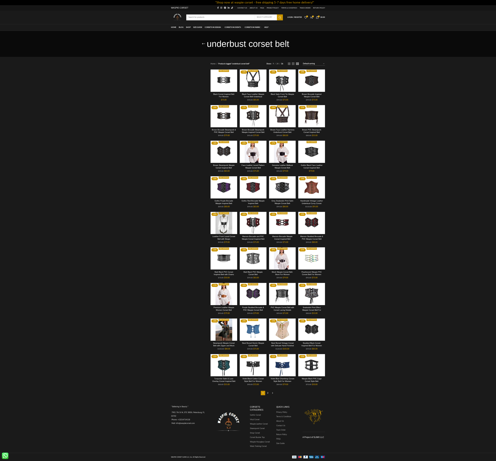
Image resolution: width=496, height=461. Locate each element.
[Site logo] (177, 17)
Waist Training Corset (258, 446)
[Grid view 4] (297, 64)
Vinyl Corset (254, 420)
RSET (185, 8)
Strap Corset (255, 433)
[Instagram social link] (221, 8)
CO (181, 8)
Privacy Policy (281, 412)
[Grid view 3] (293, 64)
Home (213, 64)
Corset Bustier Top (257, 437)
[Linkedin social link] (228, 8)
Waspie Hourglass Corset (260, 442)
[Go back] (203, 43)
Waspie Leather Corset (259, 424)
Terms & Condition (283, 417)
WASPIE (175, 8)
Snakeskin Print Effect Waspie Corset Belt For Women (311, 309)
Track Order (281, 430)
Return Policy (281, 434)
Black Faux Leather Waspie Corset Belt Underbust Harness (253, 96)
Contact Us (280, 426)
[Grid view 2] (289, 64)
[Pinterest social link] (225, 8)
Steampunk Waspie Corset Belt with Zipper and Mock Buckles (224, 345)
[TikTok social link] (232, 8)
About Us (280, 421)
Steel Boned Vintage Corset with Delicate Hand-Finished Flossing (282, 345)
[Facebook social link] (217, 8)
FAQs (278, 439)
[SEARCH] (280, 17)
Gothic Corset (255, 415)
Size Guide (280, 443)
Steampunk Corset (257, 428)
